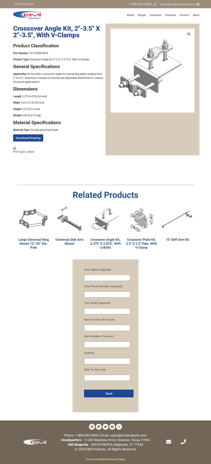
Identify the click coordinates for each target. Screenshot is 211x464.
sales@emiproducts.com (177, 4)
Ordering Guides (24, 4)
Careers (184, 15)
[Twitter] (105, 427)
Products (170, 15)
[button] (189, 34)
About (130, 15)
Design (142, 15)
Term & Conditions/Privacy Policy (105, 459)
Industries (156, 15)
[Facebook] (99, 427)
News (196, 15)
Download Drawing (28, 138)
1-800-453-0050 (140, 4)
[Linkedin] (92, 427)
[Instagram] (119, 427)
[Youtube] (112, 427)
